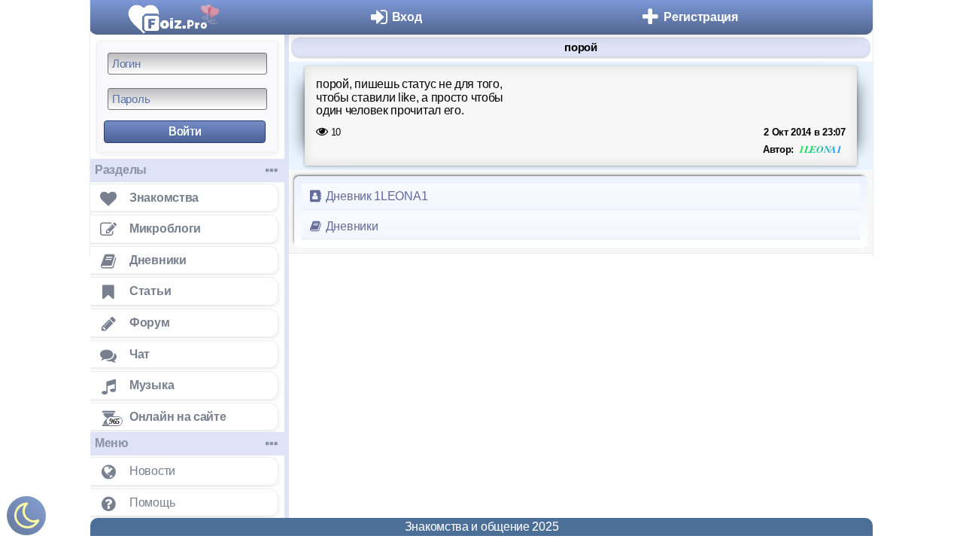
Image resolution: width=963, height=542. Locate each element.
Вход (407, 17)
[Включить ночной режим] (26, 519)
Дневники (350, 226)
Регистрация (701, 17)
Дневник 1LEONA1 (375, 196)
